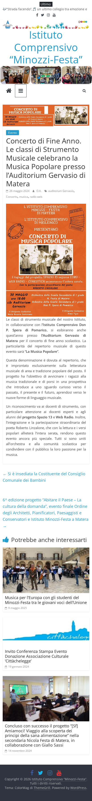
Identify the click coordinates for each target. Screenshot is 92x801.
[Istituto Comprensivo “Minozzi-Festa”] (46, 68)
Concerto (11, 197)
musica (23, 197)
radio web (36, 197)
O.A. (39, 191)
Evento (12, 133)
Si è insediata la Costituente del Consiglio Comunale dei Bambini (44, 477)
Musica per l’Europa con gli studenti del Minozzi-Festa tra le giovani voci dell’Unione (46, 600)
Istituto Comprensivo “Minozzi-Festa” (46, 47)
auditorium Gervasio (61, 191)
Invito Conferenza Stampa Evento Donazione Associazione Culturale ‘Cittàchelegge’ (37, 656)
